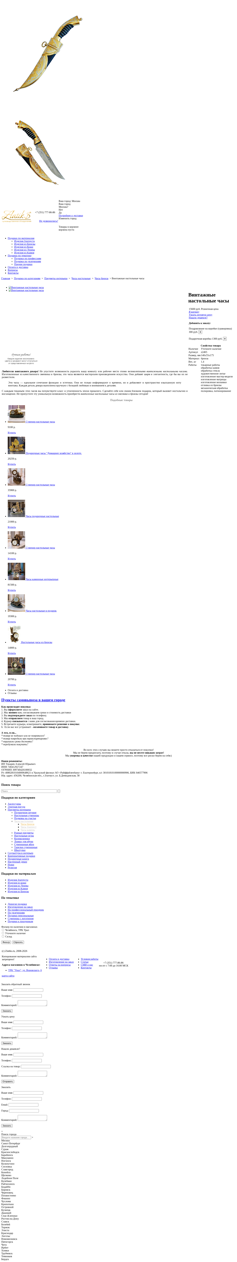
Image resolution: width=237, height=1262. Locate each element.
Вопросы (13, 270)
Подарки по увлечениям (27, 261)
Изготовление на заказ (20, 907)
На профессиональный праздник (26, 909)
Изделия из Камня (24, 252)
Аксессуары (14, 803)
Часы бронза (101, 278)
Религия (12, 867)
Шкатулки (19, 850)
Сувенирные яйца (24, 844)
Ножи (11, 864)
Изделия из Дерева (24, 249)
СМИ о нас (87, 964)
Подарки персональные (21, 915)
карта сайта (8, 975)
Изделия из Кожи (23, 247)
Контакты (13, 273)
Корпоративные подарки (21, 856)
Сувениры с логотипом (21, 918)
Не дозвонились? (48, 221)
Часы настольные (81, 278)
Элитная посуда (16, 806)
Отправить (8, 1081)
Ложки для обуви (23, 841)
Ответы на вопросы (60, 964)
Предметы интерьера (55, 278)
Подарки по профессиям (27, 258)
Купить (12, 432)
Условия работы (89, 959)
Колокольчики (22, 838)
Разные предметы (24, 832)
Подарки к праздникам (20, 921)
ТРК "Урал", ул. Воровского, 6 (25, 970)
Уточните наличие (15, 933)
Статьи (85, 962)
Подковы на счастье (25, 818)
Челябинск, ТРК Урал (17, 930)
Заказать (7, 1011)
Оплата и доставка (18, 267)
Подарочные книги (18, 858)
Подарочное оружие (25, 812)
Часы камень (28, 830)
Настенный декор (17, 861)
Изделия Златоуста (24, 241)
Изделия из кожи (17, 882)
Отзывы (12, 693)
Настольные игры (24, 835)
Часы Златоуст (28, 827)
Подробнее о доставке (71, 215)
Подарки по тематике (19, 255)
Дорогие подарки (17, 904)
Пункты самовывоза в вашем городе (33, 700)
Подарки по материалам (21, 238)
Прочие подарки (23, 264)
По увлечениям (16, 912)
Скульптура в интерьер (20, 853)
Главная (5, 278)
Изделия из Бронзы (24, 244)
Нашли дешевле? (198, 317)
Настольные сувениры (26, 815)
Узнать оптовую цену (200, 314)
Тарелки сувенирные (25, 847)
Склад (8, 936)
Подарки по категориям (27, 278)
